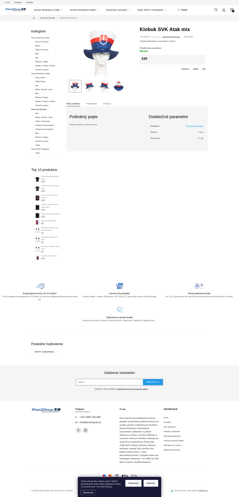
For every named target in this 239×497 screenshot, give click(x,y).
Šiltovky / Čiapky (41, 61)
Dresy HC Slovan (42, 42)
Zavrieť (157, 68)
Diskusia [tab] (107, 103)
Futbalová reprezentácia (44, 125)
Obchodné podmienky (172, 436)
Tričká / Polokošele (42, 121)
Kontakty (29, 2)
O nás (7, 2)
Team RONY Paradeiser (40, 149)
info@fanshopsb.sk (90, 422)
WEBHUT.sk (203, 490)
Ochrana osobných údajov (174, 441)
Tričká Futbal (40, 81)
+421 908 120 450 (90, 417)
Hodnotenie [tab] (91, 103)
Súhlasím (151, 483)
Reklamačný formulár (172, 450)
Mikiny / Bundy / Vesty (44, 89)
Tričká (37, 153)
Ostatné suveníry (41, 69)
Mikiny (37, 46)
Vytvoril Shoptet (180, 490)
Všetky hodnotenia (44, 352)
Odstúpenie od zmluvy (172, 445)
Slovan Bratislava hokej (40, 38)
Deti (36, 58)
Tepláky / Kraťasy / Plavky (45, 65)
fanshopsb (85, 430)
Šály (37, 54)
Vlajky (37, 145)
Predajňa (18, 2)
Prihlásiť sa (153, 382)
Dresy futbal (40, 77)
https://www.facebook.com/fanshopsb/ (78, 430)
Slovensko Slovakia (39, 109)
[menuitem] (48, 10)
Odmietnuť (133, 483)
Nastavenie (88, 492)
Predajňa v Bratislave (172, 431)
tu (111, 486)
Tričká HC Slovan (41, 50)
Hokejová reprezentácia (44, 129)
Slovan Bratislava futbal (40, 73)
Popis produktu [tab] (73, 103)
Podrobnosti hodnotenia (171, 37)
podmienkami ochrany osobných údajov (132, 389)
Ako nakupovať (169, 427)
